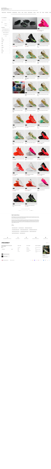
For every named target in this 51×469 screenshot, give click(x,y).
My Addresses (28, 248)
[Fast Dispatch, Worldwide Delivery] (35, 238)
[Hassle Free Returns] (18, 238)
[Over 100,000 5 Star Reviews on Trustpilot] (7, 238)
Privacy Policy (28, 251)
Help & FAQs (19, 247)
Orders (18, 250)
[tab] (2, 247)
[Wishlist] (48, 18)
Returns (18, 249)
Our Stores (19, 251)
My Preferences (28, 249)
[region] (25, 12)
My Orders (27, 247)
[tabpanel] (7, 249)
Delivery (18, 248)
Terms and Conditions (29, 250)
